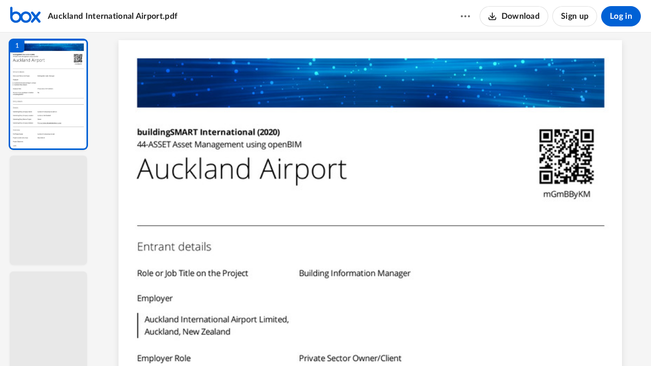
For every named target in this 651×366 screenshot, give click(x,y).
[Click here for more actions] (465, 16)
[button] (48, 94)
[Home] (25, 16)
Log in (621, 16)
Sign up (574, 16)
